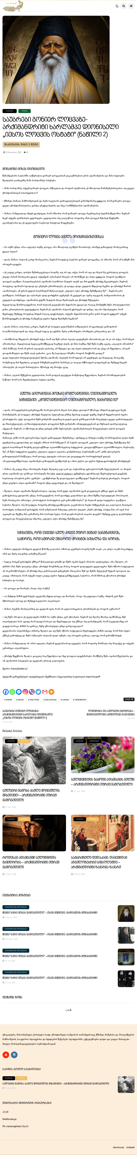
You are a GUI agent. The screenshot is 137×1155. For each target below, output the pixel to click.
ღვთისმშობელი (80, 700)
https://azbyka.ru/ (19, 669)
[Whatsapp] (12, 689)
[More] (51, 689)
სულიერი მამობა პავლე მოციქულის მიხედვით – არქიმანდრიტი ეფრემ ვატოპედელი (31, 795)
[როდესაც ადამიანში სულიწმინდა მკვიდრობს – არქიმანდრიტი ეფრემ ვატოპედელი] (34, 833)
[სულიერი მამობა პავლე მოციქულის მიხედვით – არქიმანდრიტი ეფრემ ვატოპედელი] (34, 760)
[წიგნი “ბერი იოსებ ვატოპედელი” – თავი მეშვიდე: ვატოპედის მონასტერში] (126, 913)
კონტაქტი (130, 1147)
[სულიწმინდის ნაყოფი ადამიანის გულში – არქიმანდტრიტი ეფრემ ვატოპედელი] (102, 755)
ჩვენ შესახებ (118, 1147)
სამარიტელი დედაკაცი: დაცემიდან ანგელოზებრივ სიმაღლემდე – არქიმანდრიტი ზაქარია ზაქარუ (99, 862)
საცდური (65, 700)
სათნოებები (94, 741)
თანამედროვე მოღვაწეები (16, 907)
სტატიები (9, 111)
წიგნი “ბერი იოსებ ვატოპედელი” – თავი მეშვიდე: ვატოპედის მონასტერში (50, 912)
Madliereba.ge (10, 1119)
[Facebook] (6, 689)
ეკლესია (24, 741)
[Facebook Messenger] (19, 689)
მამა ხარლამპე (50, 700)
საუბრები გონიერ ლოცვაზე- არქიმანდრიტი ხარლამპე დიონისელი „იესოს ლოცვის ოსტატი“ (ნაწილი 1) (28, 716)
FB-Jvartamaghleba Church (15, 1126)
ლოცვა (25, 111)
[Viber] (32, 689)
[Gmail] (45, 689)
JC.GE (6, 1112)
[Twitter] (38, 689)
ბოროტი (9, 700)
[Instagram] (25, 689)
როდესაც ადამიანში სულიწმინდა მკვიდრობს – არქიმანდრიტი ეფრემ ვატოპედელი (31, 862)
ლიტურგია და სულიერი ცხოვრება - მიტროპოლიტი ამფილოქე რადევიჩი (110, 714)
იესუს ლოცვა (34, 700)
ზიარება (21, 700)
